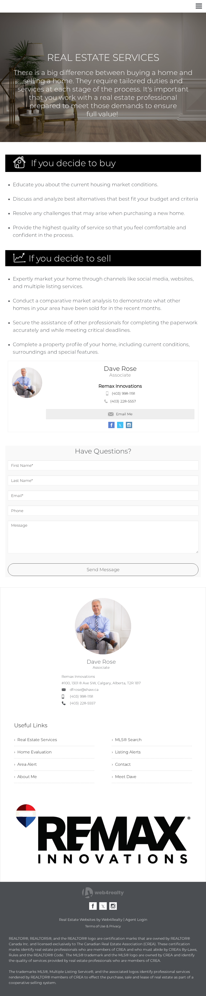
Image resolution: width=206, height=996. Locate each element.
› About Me (25, 776)
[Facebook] (93, 906)
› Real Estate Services (35, 739)
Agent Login (136, 919)
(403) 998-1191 (123, 393)
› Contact (121, 764)
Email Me (124, 414)
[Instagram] (113, 906)
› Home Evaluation (33, 752)
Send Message (103, 569)
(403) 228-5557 (123, 401)
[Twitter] (103, 906)
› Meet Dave (124, 776)
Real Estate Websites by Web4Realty (90, 919)
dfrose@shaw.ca (84, 689)
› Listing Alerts (126, 752)
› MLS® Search (127, 739)
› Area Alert (25, 764)
